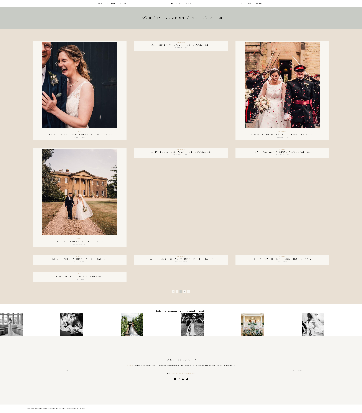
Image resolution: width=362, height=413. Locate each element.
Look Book (111, 3)
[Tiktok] (187, 379)
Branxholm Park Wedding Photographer (181, 45)
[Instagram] (179, 379)
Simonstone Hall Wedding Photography (282, 259)
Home (100, 3)
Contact (259, 3)
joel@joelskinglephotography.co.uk (183, 373)
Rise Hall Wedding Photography (79, 276)
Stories (123, 3)
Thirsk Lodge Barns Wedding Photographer (282, 134)
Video (249, 3)
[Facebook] (175, 379)
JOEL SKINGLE (181, 3)
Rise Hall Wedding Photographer (79, 241)
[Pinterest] (183, 379)
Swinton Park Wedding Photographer (282, 152)
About (238, 3)
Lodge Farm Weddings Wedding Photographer (79, 134)
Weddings (80, 131)
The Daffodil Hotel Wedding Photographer (181, 152)
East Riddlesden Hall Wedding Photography (181, 259)
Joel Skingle (130, 365)
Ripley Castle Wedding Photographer (79, 259)
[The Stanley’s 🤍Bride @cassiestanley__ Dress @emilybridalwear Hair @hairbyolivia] (211, 324)
